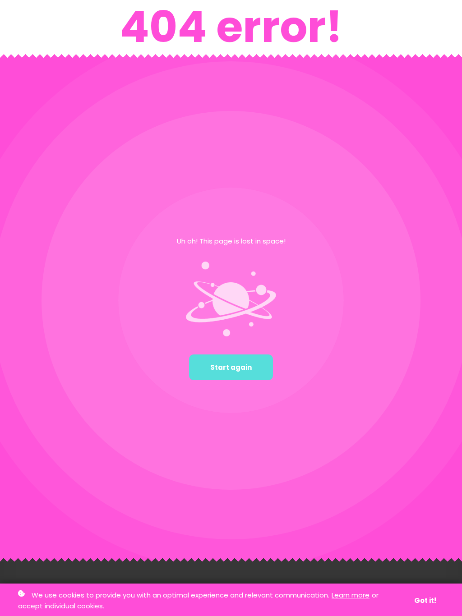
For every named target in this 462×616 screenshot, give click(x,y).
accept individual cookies (60, 606)
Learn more (351, 595)
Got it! (425, 600)
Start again (231, 367)
